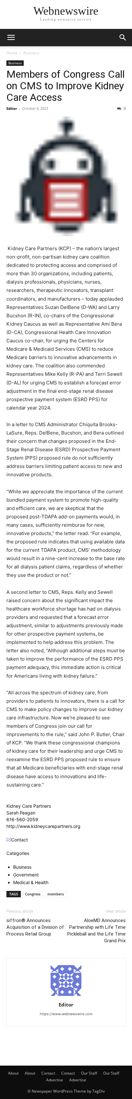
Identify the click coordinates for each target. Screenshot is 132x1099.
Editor (11, 108)
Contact (48, 1073)
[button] (11, 37)
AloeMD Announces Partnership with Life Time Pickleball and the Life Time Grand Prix (96, 931)
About (13, 1073)
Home (11, 53)
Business (31, 53)
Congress (32, 894)
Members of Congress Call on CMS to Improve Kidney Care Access (65, 85)
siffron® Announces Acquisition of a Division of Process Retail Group (35, 927)
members (55, 894)
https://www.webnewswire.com (66, 1014)
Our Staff (89, 1073)
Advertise (54, 1080)
